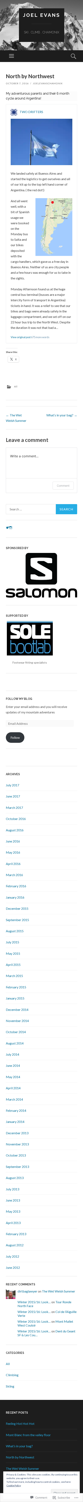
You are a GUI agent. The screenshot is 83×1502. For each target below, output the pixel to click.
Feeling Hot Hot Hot (20, 1423)
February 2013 (16, 1234)
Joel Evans (41, 15)
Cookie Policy (13, 1485)
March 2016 (14, 875)
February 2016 (16, 886)
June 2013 (13, 1200)
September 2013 (17, 1166)
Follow (15, 737)
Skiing (10, 1386)
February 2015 (16, 987)
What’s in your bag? (61, 415)
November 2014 (17, 1021)
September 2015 (17, 920)
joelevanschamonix (48, 83)
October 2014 (16, 1032)
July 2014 (12, 1054)
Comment (63, 485)
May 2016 (13, 852)
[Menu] (11, 56)
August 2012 (15, 1245)
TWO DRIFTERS (31, 112)
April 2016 (13, 864)
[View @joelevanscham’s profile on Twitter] (7, 527)
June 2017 (13, 796)
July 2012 (12, 1256)
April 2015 (13, 964)
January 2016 (15, 897)
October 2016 (16, 819)
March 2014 (14, 1099)
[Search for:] (41, 509)
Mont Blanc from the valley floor (28, 1435)
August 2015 (15, 931)
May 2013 (13, 1211)
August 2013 (15, 1178)
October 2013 (16, 1155)
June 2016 (13, 841)
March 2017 (14, 807)
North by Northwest (20, 1457)
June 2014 (13, 1065)
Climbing (12, 1375)
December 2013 (17, 1133)
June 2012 (13, 1267)
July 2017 (12, 785)
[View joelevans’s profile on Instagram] (10, 527)
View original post (21, 337)
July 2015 (12, 942)
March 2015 (14, 976)
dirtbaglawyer (27, 1291)
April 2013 (13, 1223)
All (16, 386)
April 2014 (13, 1088)
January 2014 (15, 1122)
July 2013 (12, 1189)
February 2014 (16, 1110)
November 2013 (17, 1144)
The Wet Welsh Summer (58, 1291)
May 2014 (13, 1077)
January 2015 (15, 998)
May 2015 (13, 953)
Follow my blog (19, 698)
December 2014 (17, 1009)
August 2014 (15, 1043)
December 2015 (17, 908)
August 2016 (15, 830)
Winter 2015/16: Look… (34, 1302)
